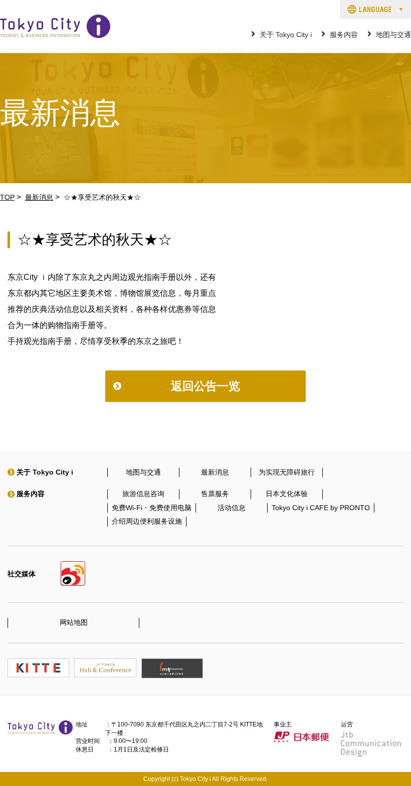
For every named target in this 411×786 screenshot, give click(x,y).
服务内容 (344, 35)
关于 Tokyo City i (286, 35)
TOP (7, 197)
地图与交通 (393, 35)
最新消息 (39, 197)
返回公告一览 (205, 385)
